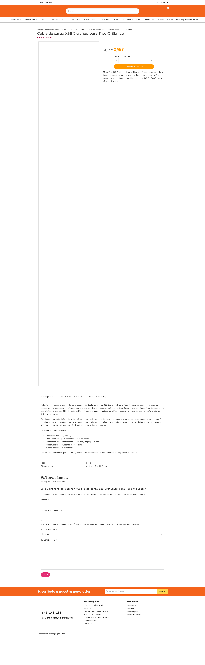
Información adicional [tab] (71, 396)
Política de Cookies (92, 614)
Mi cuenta (131, 605)
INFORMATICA (164, 19)
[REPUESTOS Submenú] (139, 20)
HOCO (49, 37)
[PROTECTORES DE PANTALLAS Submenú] (97, 20)
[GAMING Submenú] (153, 20)
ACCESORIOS (57, 19)
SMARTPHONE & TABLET (35, 19)
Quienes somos (91, 620)
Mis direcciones (134, 614)
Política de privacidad (93, 605)
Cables (70, 30)
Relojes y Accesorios (185, 19)
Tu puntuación (49, 529)
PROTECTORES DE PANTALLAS (83, 19)
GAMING (147, 19)
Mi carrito (131, 608)
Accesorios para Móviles (55, 30)
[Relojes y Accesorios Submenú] (197, 20)
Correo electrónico (51, 510)
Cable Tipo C (80, 30)
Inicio (40, 30)
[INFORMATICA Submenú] (172, 20)
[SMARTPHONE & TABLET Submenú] (47, 20)
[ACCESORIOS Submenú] (65, 20)
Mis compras (132, 611)
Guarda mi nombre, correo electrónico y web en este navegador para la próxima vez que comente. (90, 524)
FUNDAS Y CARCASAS (111, 19)
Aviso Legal (88, 608)
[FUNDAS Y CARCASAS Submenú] (123, 20)
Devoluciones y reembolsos (96, 611)
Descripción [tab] (47, 396)
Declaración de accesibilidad (96, 617)
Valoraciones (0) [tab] (97, 396)
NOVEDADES (16, 19)
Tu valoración (49, 540)
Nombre (45, 500)
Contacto (88, 623)
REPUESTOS (132, 19)
